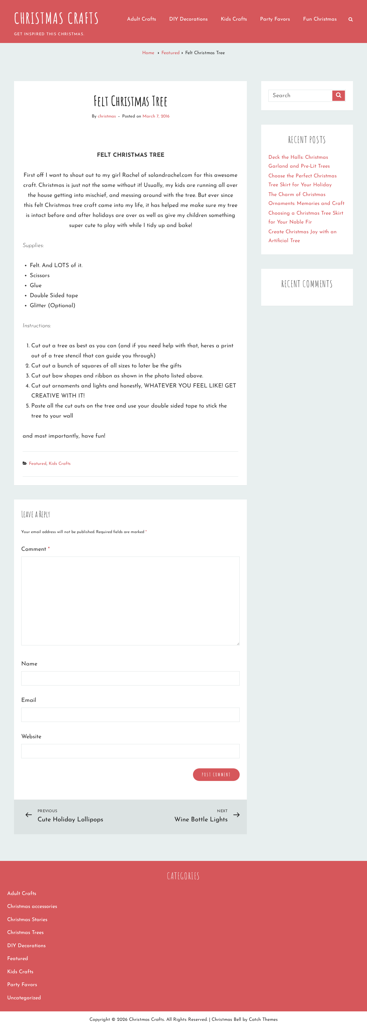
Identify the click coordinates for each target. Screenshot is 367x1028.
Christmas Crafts (56, 18)
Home (149, 53)
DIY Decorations (188, 19)
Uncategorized (24, 998)
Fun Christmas (320, 19)
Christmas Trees (25, 932)
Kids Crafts (234, 19)
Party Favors (275, 19)
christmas (107, 116)
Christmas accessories (32, 906)
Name (29, 664)
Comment (35, 549)
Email (28, 700)
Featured (170, 53)
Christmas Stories (27, 920)
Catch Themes (263, 1019)
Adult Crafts (141, 19)
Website (31, 737)
